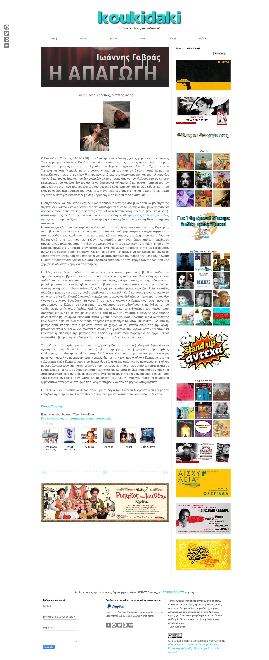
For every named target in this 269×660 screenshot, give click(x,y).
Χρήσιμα (172, 38)
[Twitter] (7, 33)
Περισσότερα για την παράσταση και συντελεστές (76, 418)
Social (142, 38)
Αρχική (53, 38)
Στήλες (83, 38)
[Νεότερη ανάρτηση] (44, 474)
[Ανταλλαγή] (7, 46)
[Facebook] (7, 27)
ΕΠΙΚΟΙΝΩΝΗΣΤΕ (174, 592)
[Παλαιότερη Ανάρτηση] (166, 474)
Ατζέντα (202, 38)
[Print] (7, 39)
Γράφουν (113, 38)
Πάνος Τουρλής (52, 406)
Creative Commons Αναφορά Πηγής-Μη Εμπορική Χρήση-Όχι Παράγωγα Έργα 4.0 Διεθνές (195, 648)
